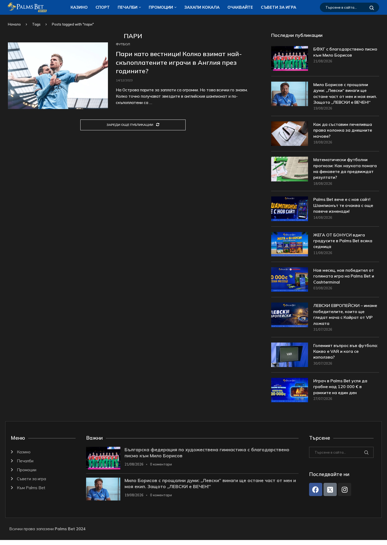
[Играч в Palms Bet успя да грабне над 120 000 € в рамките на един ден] (289, 390)
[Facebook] (315, 489)
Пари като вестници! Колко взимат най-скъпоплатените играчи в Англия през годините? (179, 62)
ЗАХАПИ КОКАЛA (202, 7)
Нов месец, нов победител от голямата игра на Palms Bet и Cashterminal (343, 276)
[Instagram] (344, 489)
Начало (14, 24)
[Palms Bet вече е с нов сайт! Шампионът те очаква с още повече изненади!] (289, 208)
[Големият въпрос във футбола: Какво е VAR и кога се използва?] (289, 355)
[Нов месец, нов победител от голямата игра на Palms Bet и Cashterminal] (289, 279)
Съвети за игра (278, 7)
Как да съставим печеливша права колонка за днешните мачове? (342, 130)
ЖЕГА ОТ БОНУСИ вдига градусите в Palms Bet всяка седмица (342, 240)
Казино (79, 7)
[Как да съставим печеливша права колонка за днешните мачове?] (289, 133)
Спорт (103, 7)
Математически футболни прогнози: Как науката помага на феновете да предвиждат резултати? (345, 168)
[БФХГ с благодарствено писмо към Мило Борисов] (289, 58)
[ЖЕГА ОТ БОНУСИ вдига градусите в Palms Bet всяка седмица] (289, 244)
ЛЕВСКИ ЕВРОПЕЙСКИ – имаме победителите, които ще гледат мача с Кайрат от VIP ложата (345, 314)
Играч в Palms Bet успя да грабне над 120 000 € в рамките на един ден (340, 386)
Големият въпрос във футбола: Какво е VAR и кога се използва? (345, 351)
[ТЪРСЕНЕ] (371, 7)
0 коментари (161, 464)
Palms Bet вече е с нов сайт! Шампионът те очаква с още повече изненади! (343, 205)
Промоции (161, 7)
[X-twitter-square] (330, 489)
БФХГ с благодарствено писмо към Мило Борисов (345, 51)
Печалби (127, 7)
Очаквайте (240, 7)
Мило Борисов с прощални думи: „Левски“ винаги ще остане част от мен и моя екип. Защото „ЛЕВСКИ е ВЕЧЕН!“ (345, 93)
